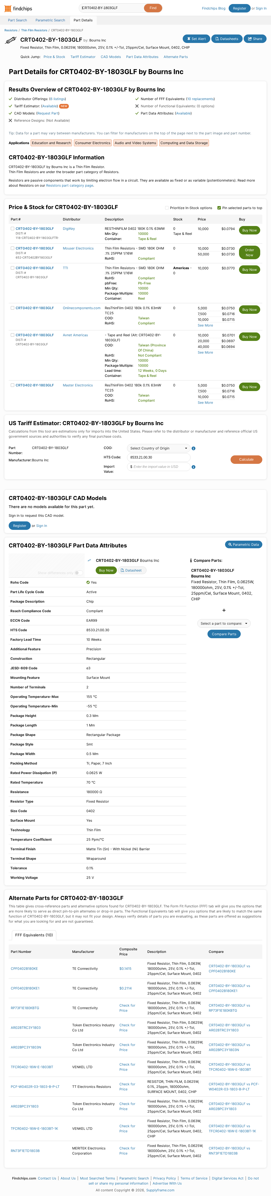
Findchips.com (18, 8)
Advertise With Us (167, 1183)
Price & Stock (54, 57)
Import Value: (109, 469)
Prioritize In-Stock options (191, 208)
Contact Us (47, 1178)
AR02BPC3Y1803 (25, 1106)
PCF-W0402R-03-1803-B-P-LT (35, 1086)
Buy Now (249, 230)
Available (49, 106)
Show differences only (55, 573)
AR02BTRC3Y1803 (26, 1027)
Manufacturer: (19, 460)
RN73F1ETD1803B (25, 1151)
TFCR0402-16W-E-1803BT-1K (34, 1128)
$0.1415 (125, 968)
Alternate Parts (176, 57)
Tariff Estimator (83, 57)
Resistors (11, 30)
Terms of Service (193, 1178)
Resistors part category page (69, 185)
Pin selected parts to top (242, 208)
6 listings (57, 99)
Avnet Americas (75, 335)
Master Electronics (78, 385)
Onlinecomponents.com (82, 308)
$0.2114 (125, 988)
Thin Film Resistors (34, 30)
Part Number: (16, 450)
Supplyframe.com (160, 1190)
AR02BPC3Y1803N (26, 1047)
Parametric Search (134, 1178)
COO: (108, 448)
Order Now (249, 252)
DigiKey (69, 228)
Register (239, 8)
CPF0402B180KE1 (25, 988)
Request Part (47, 113)
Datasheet (133, 570)
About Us (68, 1178)
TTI (65, 268)
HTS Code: (112, 457)
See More (205, 325)
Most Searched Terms (97, 1178)
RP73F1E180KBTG (25, 1008)
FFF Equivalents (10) (34, 935)
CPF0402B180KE (24, 968)
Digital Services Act (227, 1178)
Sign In (261, 8)
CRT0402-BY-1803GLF (35, 228)
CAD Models (111, 57)
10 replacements (200, 99)
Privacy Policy (164, 1178)
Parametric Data (245, 544)
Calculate (246, 459)
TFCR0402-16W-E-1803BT (32, 1067)
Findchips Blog (213, 8)
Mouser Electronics (78, 248)
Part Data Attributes (142, 57)
